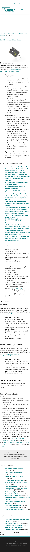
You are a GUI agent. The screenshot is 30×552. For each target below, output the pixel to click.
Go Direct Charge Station (14, 472)
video (3, 446)
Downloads (9, 3)
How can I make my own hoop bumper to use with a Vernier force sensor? (17, 203)
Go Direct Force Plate (13, 505)
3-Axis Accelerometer (12, 507)
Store (4, 3)
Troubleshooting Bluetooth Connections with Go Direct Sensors (14, 221)
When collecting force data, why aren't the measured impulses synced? (16, 197)
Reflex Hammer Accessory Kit (15, 476)
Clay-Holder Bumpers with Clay (16, 482)
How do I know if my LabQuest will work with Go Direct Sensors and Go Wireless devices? (17, 238)
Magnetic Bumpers (11, 486)
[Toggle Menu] (22, 9)
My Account (21, 3)
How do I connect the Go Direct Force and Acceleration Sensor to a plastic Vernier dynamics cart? (17, 192)
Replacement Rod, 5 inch (13, 525)
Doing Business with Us (18, 545)
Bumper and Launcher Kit (14, 480)
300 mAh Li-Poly (16, 288)
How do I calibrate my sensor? (12, 314)
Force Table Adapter (12, 494)
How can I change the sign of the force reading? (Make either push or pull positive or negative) (16, 169)
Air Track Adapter (11, 492)
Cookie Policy (18, 543)
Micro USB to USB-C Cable (14, 469)
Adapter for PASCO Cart (13, 496)
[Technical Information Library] (8, 9)
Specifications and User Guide (10, 40)
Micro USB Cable (10, 523)
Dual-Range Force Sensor (14, 509)
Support (15, 3)
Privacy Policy (9, 543)
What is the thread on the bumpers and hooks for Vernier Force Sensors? (17, 178)
